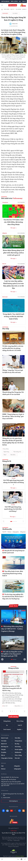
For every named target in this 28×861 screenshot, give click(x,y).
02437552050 (6, 795)
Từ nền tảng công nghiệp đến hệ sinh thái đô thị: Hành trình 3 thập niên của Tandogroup (12, 596)
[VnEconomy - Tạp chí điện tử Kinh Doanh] (13, 714)
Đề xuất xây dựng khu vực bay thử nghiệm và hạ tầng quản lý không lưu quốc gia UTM (12, 653)
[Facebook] (3, 809)
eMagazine (4, 233)
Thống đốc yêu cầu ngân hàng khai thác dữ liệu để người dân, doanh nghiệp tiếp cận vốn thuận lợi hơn (13, 442)
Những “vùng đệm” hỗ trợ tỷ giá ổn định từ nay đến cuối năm (12, 371)
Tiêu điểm (6, 9)
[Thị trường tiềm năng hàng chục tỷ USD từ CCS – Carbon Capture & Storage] (13, 616)
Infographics (16, 531)
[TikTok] (15, 809)
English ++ (20, 727)
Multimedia (7, 529)
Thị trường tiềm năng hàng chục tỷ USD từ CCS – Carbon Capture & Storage (12, 628)
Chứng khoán (5, 1)
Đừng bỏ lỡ (6, 461)
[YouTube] (11, 809)
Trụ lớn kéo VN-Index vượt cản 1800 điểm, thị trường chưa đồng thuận (13, 222)
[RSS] (23, 809)
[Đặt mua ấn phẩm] (23, 5)
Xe (20, 1)
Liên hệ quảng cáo (13, 799)
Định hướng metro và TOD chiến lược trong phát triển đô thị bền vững (12, 687)
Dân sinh (4, 263)
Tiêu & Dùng (14, 1)
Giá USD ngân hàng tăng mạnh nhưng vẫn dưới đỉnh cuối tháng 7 (13, 482)
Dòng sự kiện (13, 667)
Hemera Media (20, 854)
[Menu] (2, 859)
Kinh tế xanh (4, 296)
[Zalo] (19, 809)
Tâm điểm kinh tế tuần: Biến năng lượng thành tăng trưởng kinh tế (12, 573)
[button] (23, 521)
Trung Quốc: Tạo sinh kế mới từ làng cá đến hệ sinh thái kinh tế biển (13, 316)
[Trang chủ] (2, 9)
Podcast (9, 531)
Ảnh (2, 764)
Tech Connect (7, 727)
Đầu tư (12, 9)
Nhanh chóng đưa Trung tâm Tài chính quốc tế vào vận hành (13, 393)
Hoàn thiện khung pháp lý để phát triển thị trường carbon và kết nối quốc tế (13, 253)
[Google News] (21, 859)
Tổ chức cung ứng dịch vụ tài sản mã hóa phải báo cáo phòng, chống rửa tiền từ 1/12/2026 (12, 348)
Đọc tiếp (5, 329)
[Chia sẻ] (25, 859)
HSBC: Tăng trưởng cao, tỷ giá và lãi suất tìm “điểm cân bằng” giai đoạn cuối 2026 (13, 416)
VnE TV (24, 1)
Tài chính (18, 9)
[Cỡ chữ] (18, 859)
